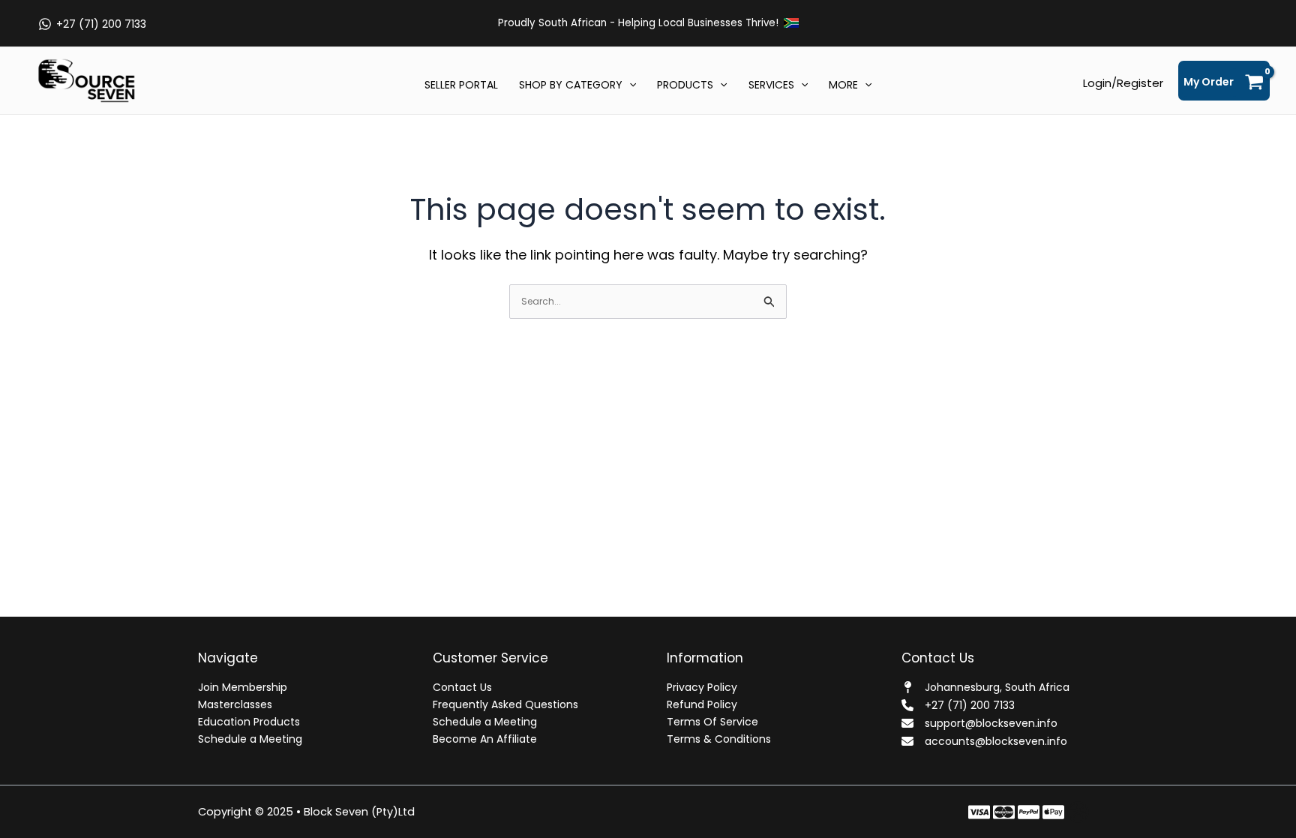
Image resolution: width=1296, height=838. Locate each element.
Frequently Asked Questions (505, 704)
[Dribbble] (1078, 812)
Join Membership (242, 687)
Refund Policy (702, 704)
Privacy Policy (702, 687)
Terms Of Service (712, 721)
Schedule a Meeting (250, 738)
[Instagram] (1029, 812)
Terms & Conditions (719, 738)
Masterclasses (235, 704)
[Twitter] (1004, 812)
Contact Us (462, 687)
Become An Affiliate (485, 738)
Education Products (249, 721)
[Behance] (1053, 812)
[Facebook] (979, 812)
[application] (629, 85)
